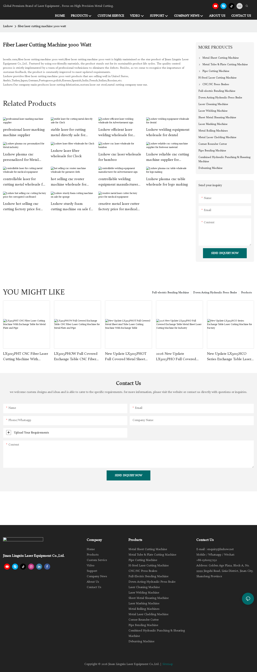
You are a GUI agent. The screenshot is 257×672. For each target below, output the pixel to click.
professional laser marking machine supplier (24, 132)
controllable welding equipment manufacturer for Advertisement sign (118, 182)
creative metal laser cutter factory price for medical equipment (118, 207)
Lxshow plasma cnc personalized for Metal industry (21, 158)
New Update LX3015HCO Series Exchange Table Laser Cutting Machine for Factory (229, 357)
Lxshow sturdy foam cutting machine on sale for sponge (72, 207)
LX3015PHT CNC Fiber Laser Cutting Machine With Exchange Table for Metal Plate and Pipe (25, 357)
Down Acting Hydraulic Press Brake (215, 292)
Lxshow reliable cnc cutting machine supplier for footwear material (167, 158)
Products (246, 292)
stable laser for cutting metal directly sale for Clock (68, 133)
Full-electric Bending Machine (170, 292)
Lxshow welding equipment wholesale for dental (167, 132)
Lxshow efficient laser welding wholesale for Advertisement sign (115, 133)
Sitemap (167, 664)
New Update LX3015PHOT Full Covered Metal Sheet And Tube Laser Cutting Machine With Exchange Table (125, 357)
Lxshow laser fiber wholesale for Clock (66, 153)
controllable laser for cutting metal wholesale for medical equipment (24, 182)
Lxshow (8, 26)
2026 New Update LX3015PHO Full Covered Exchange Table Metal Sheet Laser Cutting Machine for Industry (178, 357)
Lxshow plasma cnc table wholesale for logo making (167, 181)
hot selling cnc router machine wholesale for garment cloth (68, 182)
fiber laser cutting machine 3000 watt (42, 26)
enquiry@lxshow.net (220, 549)
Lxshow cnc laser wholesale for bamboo (119, 157)
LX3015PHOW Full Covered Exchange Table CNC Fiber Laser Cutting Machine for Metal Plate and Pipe (75, 357)
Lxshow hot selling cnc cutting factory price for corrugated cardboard (21, 207)
